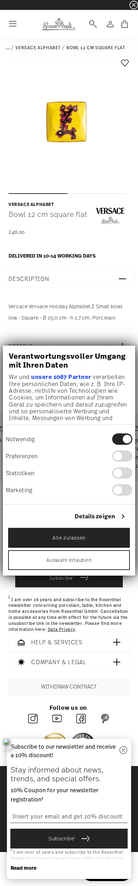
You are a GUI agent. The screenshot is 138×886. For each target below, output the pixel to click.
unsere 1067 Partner (61, 377)
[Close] (123, 750)
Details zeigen (95, 516)
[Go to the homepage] (58, 24)
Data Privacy (61, 629)
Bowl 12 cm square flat (96, 48)
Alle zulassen (69, 537)
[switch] (122, 456)
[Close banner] (134, 5)
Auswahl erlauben (68, 560)
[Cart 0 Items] (124, 24)
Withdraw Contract (69, 686)
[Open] (91, 24)
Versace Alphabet (38, 48)
